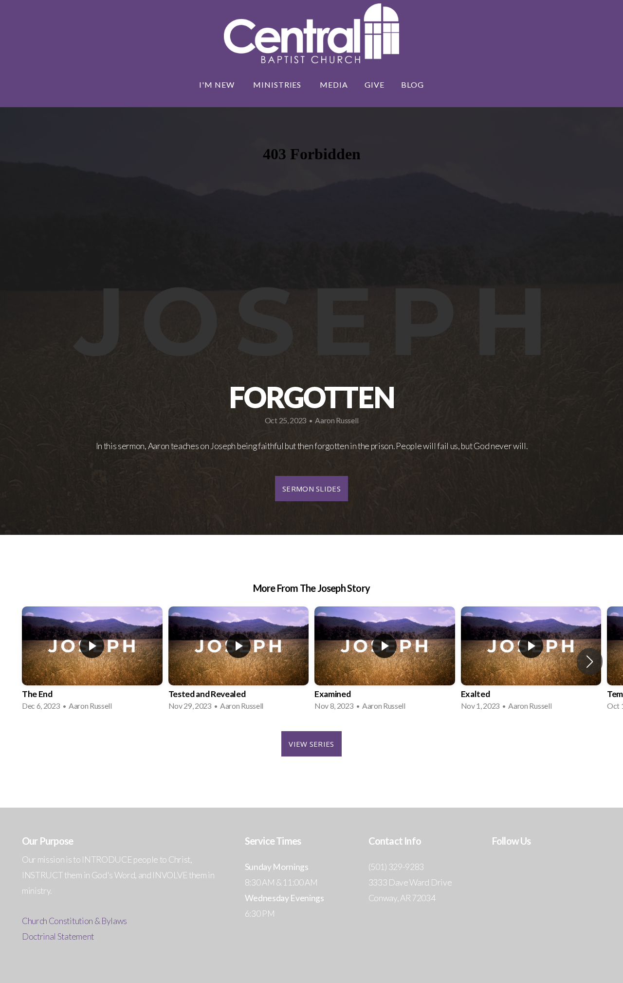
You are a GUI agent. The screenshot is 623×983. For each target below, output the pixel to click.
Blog (412, 84)
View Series (311, 744)
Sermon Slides (311, 488)
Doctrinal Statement (58, 936)
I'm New (218, 84)
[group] (92, 661)
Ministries (278, 84)
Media (334, 84)
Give (375, 84)
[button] (589, 661)
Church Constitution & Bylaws (74, 921)
